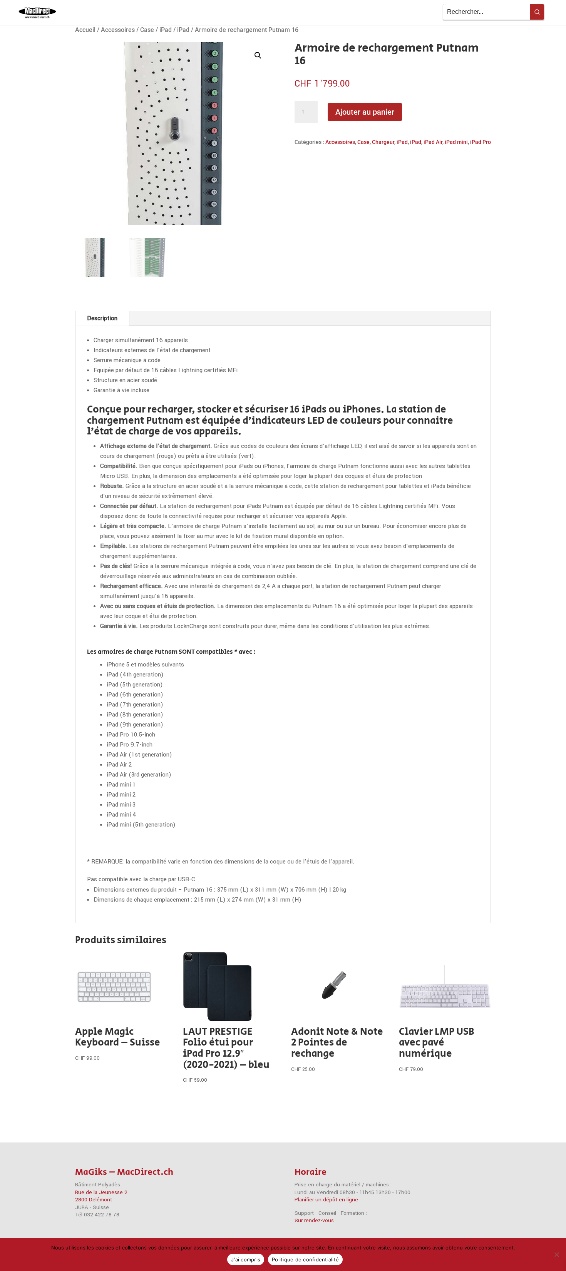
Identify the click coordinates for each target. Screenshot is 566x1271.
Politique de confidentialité (305, 1259)
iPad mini (456, 142)
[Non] (556, 1254)
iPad (165, 29)
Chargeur (383, 142)
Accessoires (118, 29)
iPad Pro (480, 142)
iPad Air (433, 142)
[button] (258, 55)
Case (147, 29)
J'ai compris (245, 1259)
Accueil (85, 29)
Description (102, 318)
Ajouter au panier (364, 112)
